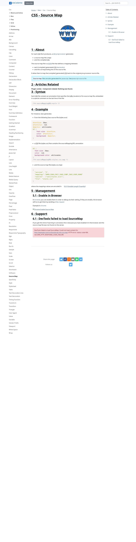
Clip (10, 53)
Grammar (12, 130)
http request (60, 202)
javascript (65, 78)
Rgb (10, 236)
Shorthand (12, 270)
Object (11, 186)
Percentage (13, 203)
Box (12, 16)
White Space (13, 330)
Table (11, 290)
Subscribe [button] (29, 3)
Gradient (12, 126)
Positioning (15, 30)
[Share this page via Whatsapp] (77, 259)
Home (33, 10)
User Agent (13, 313)
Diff (10, 83)
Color (11, 56)
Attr (10, 40)
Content (12, 66)
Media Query (13, 180)
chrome (43, 206)
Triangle (12, 310)
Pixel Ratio (12, 210)
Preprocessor (13, 213)
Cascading (12, 50)
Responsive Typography (17, 233)
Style (10, 283)
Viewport (12, 326)
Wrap (11, 333)
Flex (12, 20)
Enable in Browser (118, 32)
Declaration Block (15, 80)
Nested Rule (13, 183)
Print (10, 216)
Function (12, 120)
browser (37, 200)
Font (10, 110)
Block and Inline (17, 13)
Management (112, 28)
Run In (11, 246)
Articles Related (113, 17)
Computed (12, 63)
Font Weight (13, 106)
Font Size (12, 103)
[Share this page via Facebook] (65, 259)
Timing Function (14, 300)
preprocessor (59, 54)
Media (11, 173)
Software (12, 273)
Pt (9, 223)
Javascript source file (79, 78)
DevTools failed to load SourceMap (116, 41)
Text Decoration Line (16, 293)
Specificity (12, 280)
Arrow (11, 36)
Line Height (13, 166)
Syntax (110, 21)
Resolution (12, 226)
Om (10, 190)
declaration (61, 67)
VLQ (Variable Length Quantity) (75, 186)
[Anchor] (45, 50)
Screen (11, 260)
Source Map (13, 276)
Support (110, 36)
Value (11, 316)
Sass (10, 253)
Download (100, 102)
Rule (10, 243)
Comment (12, 60)
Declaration (13, 76)
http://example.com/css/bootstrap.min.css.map (51, 232)
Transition (12, 306)
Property (12, 220)
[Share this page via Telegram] (80, 259)
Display (11, 90)
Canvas (11, 46)
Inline (13, 26)
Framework (13, 116)
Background (13, 43)
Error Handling (14, 100)
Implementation (14, 140)
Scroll (11, 263)
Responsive (13, 230)
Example (111, 25)
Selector (12, 266)
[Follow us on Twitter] (70, 264)
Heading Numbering (16, 133)
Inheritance (13, 150)
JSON (50, 64)
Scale (10, 256)
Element (12, 96)
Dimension (12, 86)
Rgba (10, 240)
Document (12, 93)
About (110, 13)
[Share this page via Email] (73, 259)
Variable (12, 320)
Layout (11, 160)
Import (11, 143)
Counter (12, 70)
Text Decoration (14, 296)
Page (10, 200)
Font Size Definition (15, 113)
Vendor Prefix (14, 323)
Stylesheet (12, 286)
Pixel (10, 206)
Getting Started (14, 123)
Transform (12, 303)
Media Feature (14, 176)
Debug (11, 73)
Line (10, 170)
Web (39, 10)
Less (10, 163)
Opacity (11, 193)
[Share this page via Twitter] (61, 259)
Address (12, 33)
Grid (12, 23)
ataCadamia (17, 2)
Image (11, 136)
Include (11, 146)
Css (10, 10)
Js (9, 156)
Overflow (12, 196)
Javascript (12, 153)
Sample (11, 250)
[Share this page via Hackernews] (69, 259)
